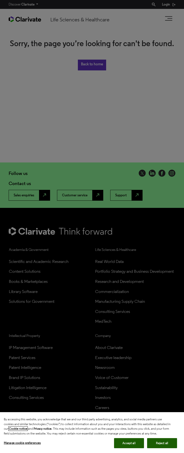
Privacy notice (43, 428)
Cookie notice (18, 428)
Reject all (162, 443)
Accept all (128, 443)
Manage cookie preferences (22, 443)
